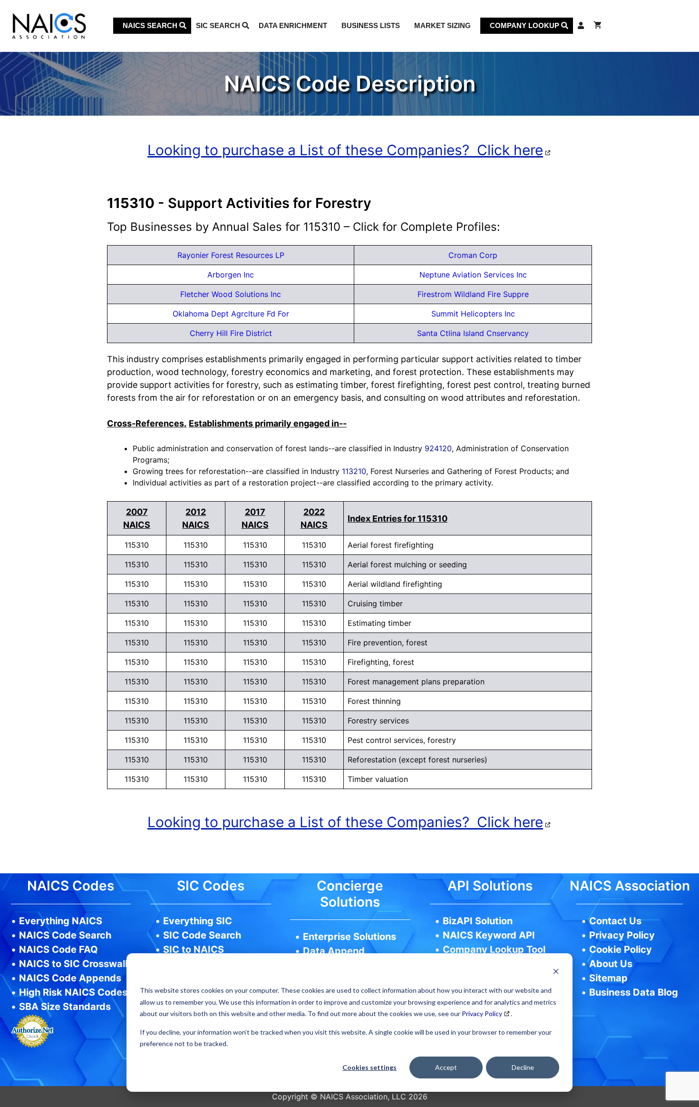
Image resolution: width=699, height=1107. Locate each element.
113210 (354, 471)
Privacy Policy (482, 1013)
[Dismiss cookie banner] (556, 973)
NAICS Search (151, 25)
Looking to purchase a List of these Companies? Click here (345, 149)
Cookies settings (369, 1067)
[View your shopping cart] (597, 26)
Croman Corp (472, 255)
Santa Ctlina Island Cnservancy (473, 333)
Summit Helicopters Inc (473, 313)
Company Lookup (525, 25)
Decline (523, 1067)
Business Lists (370, 25)
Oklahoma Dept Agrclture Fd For (231, 313)
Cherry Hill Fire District (231, 333)
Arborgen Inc (230, 274)
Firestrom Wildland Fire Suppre (473, 294)
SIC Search (219, 25)
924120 (438, 448)
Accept (446, 1067)
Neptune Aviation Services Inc (473, 274)
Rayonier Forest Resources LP (230, 255)
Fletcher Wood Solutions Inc (230, 294)
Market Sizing (442, 25)
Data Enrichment (293, 25)
